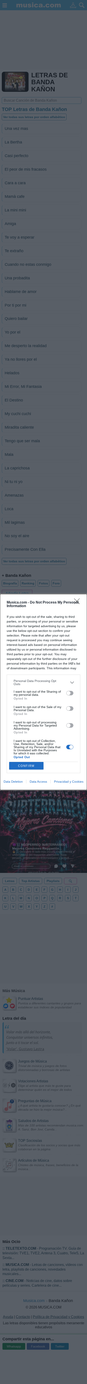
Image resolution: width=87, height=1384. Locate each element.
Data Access (38, 781)
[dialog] (43, 692)
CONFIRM (26, 766)
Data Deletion (13, 781)
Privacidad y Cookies (68, 781)
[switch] (69, 693)
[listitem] (43, 682)
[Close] (78, 602)
